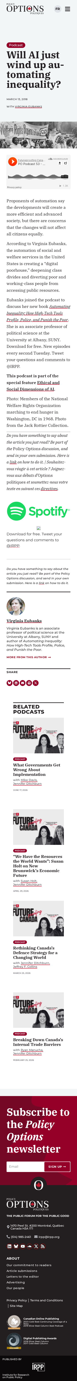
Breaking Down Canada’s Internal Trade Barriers (38, 1042)
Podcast (16, 45)
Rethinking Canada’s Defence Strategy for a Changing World (35, 952)
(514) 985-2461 (21, 1237)
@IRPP (13, 546)
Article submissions (22, 1271)
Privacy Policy (17, 1300)
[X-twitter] (36, 683)
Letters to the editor (23, 1276)
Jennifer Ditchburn (27, 783)
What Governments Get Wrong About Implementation (36, 769)
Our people (15, 1288)
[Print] (29, 683)
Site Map (16, 1306)
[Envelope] (23, 683)
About (13, 1258)
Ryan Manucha (32, 1050)
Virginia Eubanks (28, 106)
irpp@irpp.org (49, 1237)
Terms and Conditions (46, 1300)
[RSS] (43, 1246)
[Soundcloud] (29, 1246)
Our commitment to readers (29, 1265)
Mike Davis (29, 780)
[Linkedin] (16, 683)
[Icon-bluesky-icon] (10, 683)
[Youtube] (23, 1246)
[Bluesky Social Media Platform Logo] (16, 1246)
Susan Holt (29, 881)
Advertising (16, 1282)
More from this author (27, 657)
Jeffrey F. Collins (25, 967)
